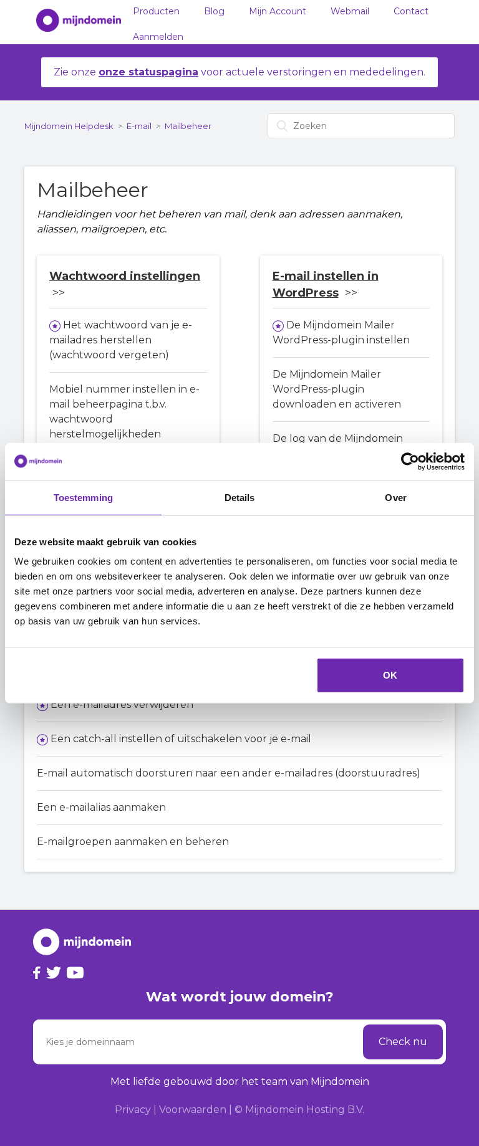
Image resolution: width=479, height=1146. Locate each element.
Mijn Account (277, 11)
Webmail (350, 11)
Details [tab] (240, 497)
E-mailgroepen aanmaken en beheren (133, 842)
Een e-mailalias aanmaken (101, 807)
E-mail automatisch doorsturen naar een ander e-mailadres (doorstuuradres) (228, 773)
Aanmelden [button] (158, 36)
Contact (411, 11)
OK (390, 675)
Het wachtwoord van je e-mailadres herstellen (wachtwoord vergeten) (120, 340)
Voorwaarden (192, 1109)
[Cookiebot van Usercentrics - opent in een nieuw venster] (410, 461)
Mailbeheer (188, 126)
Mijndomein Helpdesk (69, 126)
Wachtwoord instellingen (124, 276)
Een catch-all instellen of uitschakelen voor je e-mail (181, 739)
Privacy (133, 1109)
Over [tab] (395, 497)
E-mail (139, 126)
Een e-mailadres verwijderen (122, 704)
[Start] (72, 22)
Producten (156, 11)
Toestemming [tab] (83, 497)
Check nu (403, 1042)
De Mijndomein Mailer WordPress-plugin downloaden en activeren (337, 389)
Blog (214, 11)
